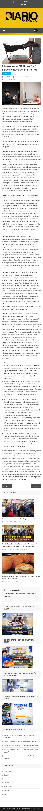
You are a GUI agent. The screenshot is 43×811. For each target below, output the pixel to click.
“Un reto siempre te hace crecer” (25, 742)
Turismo (6, 794)
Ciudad (6, 775)
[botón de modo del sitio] (36, 30)
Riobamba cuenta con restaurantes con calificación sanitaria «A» (8, 486)
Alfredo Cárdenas (10, 745)
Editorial (6, 783)
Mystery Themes (35, 808)
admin (16, 581)
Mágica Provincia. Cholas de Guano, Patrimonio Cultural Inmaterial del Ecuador (21, 577)
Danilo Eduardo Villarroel (23, 77)
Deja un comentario (10, 79)
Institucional (8, 786)
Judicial (6, 790)
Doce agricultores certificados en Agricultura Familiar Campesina (37, 486)
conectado (21, 594)
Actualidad (6, 73)
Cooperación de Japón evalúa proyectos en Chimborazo (21, 519)
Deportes (7, 779)
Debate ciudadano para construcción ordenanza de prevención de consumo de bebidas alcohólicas (19, 545)
